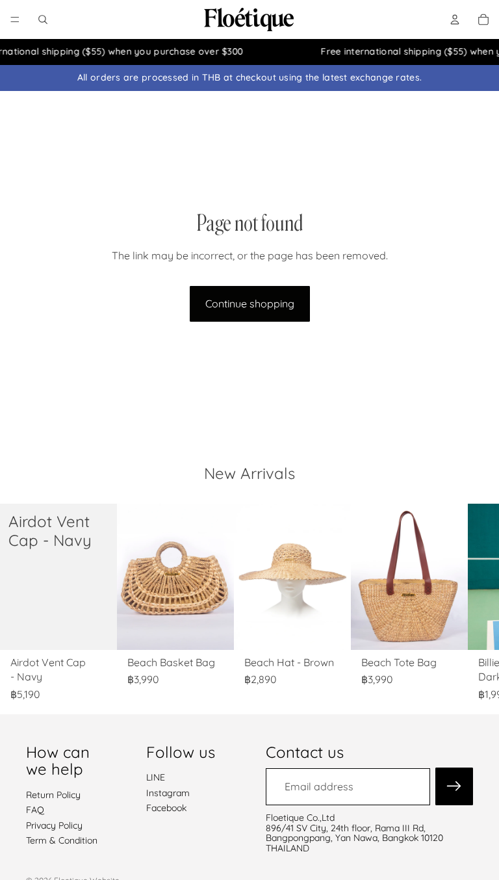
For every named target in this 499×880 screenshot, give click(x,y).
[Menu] (15, 19)
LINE (155, 778)
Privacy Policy (54, 825)
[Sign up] (454, 787)
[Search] (43, 19)
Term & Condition (61, 840)
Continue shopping (249, 303)
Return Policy (53, 795)
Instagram (168, 793)
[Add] (97, 629)
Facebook (166, 808)
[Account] (455, 19)
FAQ (35, 810)
